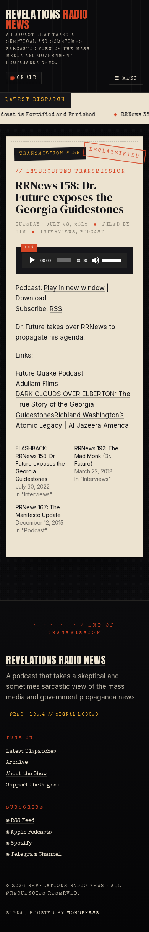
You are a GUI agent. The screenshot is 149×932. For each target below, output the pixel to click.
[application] (74, 260)
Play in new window (74, 288)
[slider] (112, 259)
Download (31, 298)
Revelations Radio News (55, 660)
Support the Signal (33, 785)
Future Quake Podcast (49, 373)
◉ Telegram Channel (34, 854)
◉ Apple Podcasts (29, 832)
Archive (17, 762)
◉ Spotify (19, 843)
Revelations (47, 19)
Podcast (92, 232)
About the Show (26, 774)
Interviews (58, 232)
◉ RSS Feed (20, 821)
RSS (56, 309)
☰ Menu (126, 78)
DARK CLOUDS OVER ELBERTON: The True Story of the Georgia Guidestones (73, 404)
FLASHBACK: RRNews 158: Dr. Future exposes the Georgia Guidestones (40, 463)
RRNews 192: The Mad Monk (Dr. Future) (96, 456)
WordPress (83, 913)
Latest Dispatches (31, 751)
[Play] (32, 260)
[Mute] (95, 260)
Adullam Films (37, 383)
